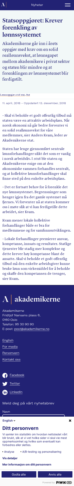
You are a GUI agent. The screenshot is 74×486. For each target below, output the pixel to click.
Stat (28, 95)
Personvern (10, 353)
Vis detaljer (10, 458)
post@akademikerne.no (31, 329)
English (7, 340)
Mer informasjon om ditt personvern (26, 464)
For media (10, 346)
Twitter (15, 383)
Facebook (17, 375)
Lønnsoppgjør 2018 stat (12, 95)
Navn (6, 411)
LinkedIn (16, 392)
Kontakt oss (11, 359)
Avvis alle (55, 474)
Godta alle (19, 474)
